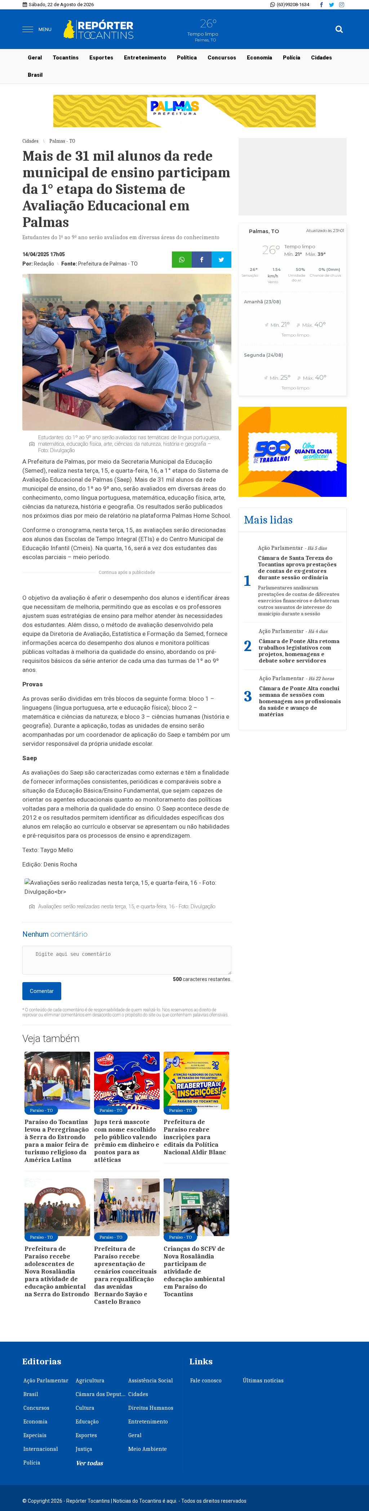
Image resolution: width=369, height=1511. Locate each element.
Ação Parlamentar (45, 1380)
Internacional (40, 1449)
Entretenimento (145, 57)
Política (187, 57)
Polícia (291, 57)
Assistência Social (150, 1380)
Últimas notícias (263, 1380)
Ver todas (89, 1463)
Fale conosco (206, 1380)
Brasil (35, 75)
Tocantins (66, 57)
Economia (259, 57)
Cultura (85, 1408)
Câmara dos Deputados (101, 1394)
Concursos (222, 57)
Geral (35, 57)
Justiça (84, 1449)
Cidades (321, 57)
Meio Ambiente (147, 1449)
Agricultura (90, 1380)
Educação (87, 1421)
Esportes (101, 57)
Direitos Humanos (150, 1408)
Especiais (34, 1435)
